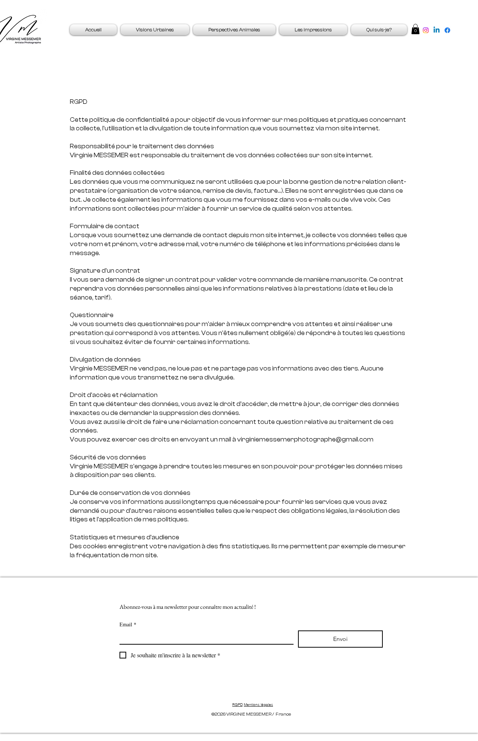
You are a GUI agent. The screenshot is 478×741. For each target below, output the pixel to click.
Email (128, 624)
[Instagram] (425, 30)
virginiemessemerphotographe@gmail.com (305, 439)
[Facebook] (447, 30)
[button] (415, 29)
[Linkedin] (436, 30)
